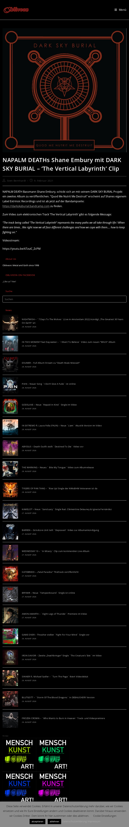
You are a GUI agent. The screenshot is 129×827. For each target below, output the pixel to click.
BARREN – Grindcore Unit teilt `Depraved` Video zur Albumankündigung (60, 530)
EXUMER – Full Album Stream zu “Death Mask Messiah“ (51, 362)
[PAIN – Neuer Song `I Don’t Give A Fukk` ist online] (10, 385)
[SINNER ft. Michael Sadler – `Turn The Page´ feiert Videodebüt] (10, 678)
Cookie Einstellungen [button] (104, 815)
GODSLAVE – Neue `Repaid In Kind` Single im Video (49, 404)
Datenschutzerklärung (74, 821)
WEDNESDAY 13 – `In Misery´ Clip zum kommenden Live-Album (55, 551)
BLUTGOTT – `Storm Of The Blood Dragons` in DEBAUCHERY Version (58, 697)
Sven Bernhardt (16, 180)
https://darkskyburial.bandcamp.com (26, 206)
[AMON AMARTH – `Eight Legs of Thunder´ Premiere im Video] (10, 615)
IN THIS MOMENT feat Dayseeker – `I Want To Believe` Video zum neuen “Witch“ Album (68, 341)
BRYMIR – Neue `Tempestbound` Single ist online (48, 592)
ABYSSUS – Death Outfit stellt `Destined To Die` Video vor (52, 446)
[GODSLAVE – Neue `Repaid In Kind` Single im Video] (10, 406)
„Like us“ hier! (9, 281)
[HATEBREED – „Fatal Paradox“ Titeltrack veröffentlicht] (10, 573)
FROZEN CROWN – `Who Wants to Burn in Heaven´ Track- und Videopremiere (63, 718)
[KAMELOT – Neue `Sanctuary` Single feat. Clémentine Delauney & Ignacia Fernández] (10, 511)
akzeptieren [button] (37, 821)
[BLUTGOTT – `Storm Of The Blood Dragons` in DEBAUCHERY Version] (10, 699)
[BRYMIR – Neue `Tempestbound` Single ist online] (10, 594)
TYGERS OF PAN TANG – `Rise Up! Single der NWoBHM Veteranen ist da (59, 488)
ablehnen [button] (54, 821)
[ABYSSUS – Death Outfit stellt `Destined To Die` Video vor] (10, 448)
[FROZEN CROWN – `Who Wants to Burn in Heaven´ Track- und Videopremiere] (10, 720)
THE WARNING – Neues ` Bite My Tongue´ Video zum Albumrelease (58, 467)
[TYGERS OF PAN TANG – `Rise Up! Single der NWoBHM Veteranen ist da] (10, 490)
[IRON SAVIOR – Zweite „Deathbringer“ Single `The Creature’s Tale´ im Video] (10, 657)
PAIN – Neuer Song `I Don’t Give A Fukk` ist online (49, 383)
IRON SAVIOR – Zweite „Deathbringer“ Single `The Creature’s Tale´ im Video (62, 655)
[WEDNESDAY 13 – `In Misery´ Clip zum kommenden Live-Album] (10, 552)
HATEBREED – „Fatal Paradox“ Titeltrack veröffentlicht (50, 571)
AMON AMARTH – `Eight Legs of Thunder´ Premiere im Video (54, 613)
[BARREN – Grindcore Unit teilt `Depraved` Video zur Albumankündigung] (10, 532)
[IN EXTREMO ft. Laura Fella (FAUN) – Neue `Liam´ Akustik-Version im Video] (10, 427)
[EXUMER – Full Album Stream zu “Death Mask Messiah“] (10, 364)
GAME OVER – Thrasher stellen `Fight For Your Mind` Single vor (55, 634)
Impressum (94, 821)
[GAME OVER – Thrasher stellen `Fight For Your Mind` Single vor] (10, 636)
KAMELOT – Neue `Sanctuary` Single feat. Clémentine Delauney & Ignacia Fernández (67, 509)
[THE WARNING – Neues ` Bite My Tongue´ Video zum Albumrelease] (10, 469)
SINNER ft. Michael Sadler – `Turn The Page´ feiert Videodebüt (55, 676)
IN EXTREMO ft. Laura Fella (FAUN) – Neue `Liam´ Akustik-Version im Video (62, 425)
